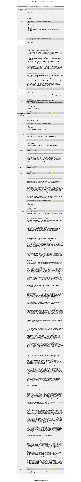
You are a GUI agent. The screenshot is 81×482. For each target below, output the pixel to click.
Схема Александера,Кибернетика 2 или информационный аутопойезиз (21, 9)
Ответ (28, 86)
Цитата (30, 86)
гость (22, 21)
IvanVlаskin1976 (21, 38)
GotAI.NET (18, 1)
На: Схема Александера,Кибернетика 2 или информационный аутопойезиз (39, 8)
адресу (47, 480)
